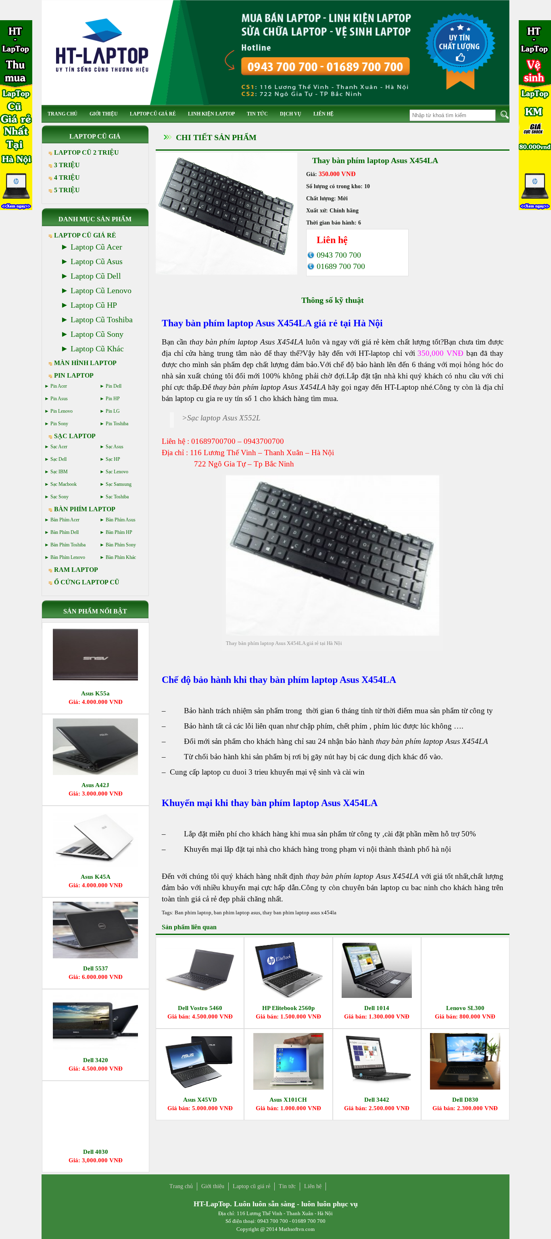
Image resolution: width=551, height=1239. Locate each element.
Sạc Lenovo (117, 472)
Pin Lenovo (61, 411)
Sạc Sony (59, 497)
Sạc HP (113, 459)
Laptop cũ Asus (97, 261)
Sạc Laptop (75, 436)
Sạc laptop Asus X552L (224, 418)
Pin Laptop (74, 375)
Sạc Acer (58, 446)
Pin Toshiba (117, 423)
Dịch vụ (290, 114)
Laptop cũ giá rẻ (153, 114)
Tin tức (257, 114)
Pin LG (113, 411)
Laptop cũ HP (94, 304)
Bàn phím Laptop (84, 509)
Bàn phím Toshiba (68, 545)
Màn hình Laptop (85, 362)
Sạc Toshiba (117, 497)
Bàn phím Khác (121, 557)
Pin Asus (59, 398)
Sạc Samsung (118, 484)
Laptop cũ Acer (96, 246)
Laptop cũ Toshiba (102, 319)
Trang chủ (62, 114)
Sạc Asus (114, 446)
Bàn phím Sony (121, 545)
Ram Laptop (76, 569)
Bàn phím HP (119, 532)
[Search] (503, 115)
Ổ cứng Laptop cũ (86, 582)
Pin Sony (59, 423)
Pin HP (113, 398)
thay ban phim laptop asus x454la (299, 912)
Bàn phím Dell (64, 532)
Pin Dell (113, 386)
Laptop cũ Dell (96, 275)
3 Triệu (67, 165)
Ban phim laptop (193, 912)
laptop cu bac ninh (409, 887)
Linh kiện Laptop (211, 114)
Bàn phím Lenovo (67, 557)
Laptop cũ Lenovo (101, 290)
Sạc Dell (58, 459)
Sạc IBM (59, 472)
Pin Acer (58, 386)
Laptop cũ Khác (97, 348)
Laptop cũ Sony (97, 334)
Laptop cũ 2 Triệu (86, 152)
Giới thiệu (104, 114)
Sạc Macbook (63, 484)
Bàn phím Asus (121, 520)
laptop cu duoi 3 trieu (235, 772)
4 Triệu (67, 177)
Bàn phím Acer (64, 520)
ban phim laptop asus (237, 912)
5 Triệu (67, 190)
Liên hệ (323, 114)
